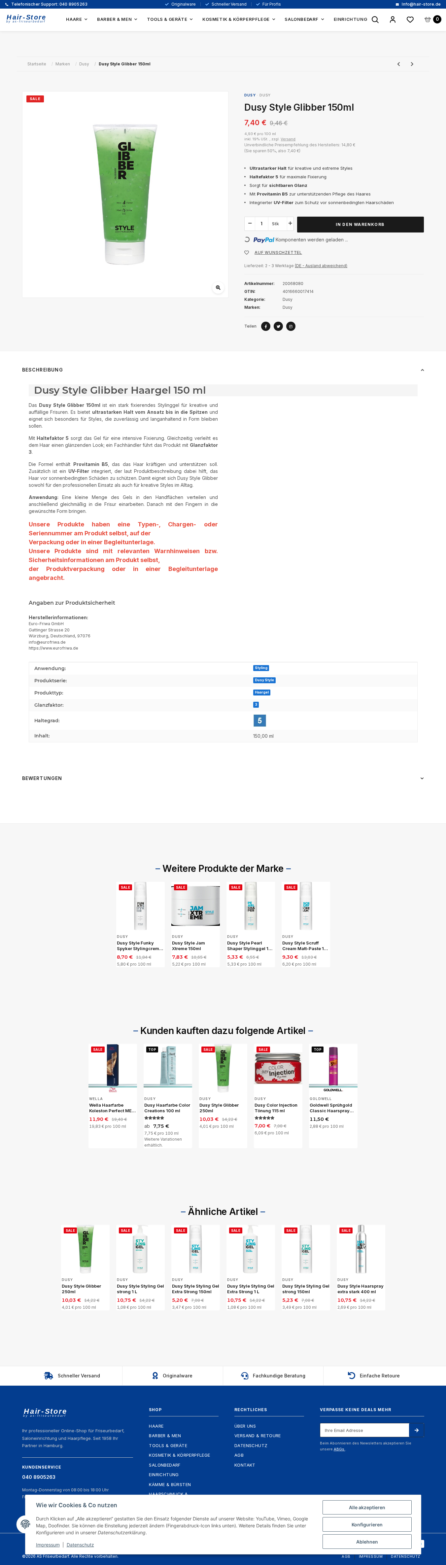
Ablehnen (367, 1542)
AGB (239, 1455)
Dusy (265, 95)
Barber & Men (165, 1435)
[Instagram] (290, 326)
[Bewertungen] (154, 1118)
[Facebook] (265, 326)
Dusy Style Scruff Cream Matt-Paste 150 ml (305, 946)
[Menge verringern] (250, 223)
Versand (288, 139)
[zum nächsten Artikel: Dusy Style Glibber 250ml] (412, 64)
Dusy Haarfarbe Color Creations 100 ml (167, 1108)
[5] (259, 720)
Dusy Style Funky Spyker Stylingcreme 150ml (139, 946)
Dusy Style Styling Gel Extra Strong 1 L (250, 1289)
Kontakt (245, 1465)
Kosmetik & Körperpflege (179, 1455)
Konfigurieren (367, 1524)
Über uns (245, 1426)
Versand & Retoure (257, 1435)
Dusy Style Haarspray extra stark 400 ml (360, 1289)
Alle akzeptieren (367, 1507)
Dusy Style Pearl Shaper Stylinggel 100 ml (250, 946)
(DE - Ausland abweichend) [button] (321, 265)
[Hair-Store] (26, 19)
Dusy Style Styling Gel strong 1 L (140, 1289)
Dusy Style (264, 680)
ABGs (339, 1449)
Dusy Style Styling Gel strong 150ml (305, 1289)
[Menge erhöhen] (290, 223)
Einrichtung (164, 1474)
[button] (392, 20)
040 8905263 (48, 4)
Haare (156, 1426)
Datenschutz (250, 1445)
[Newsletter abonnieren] (416, 1430)
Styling (261, 668)
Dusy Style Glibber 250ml (219, 1108)
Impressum (371, 1556)
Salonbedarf (164, 1465)
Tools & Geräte (168, 1445)
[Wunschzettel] (410, 20)
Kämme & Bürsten (170, 1484)
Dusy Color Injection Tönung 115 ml (276, 1108)
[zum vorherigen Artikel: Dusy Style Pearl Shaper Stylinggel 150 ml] (398, 64)
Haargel (262, 692)
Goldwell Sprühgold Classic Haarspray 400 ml (331, 1108)
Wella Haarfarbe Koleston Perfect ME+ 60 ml (112, 1108)
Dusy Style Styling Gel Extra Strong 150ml (195, 1289)
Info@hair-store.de (421, 4)
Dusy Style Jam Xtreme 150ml (188, 945)
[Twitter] (278, 326)
